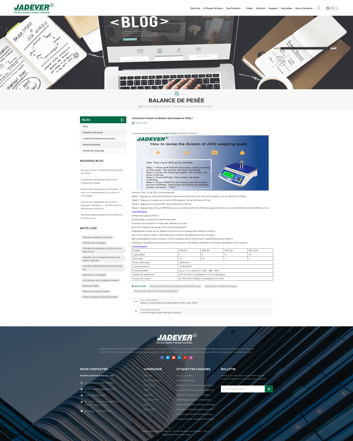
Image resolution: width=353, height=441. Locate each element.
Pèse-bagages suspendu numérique (193, 400)
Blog (85, 126)
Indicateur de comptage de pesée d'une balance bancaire (101, 259)
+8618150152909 (103, 411)
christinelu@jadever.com (104, 389)
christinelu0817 (99, 395)
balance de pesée (92, 144)
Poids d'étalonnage (185, 380)
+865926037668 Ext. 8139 (101, 383)
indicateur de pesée (93, 132)
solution (260, 8)
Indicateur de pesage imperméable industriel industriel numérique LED (195, 390)
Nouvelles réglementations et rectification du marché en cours (102, 216)
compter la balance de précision (99, 138)
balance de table (90, 286)
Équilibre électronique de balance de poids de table (175, 286)
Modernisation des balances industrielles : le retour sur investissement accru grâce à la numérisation (101, 192)
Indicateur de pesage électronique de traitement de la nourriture (195, 409)
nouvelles (286, 8)
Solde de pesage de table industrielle (100, 297)
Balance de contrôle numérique (221, 286)
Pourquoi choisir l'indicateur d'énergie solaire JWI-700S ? (102, 172)
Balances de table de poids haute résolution (156, 291)
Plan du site (149, 409)
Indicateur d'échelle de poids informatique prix (103, 268)
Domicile (195, 8)
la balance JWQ (168, 133)
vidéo (249, 8)
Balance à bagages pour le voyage (192, 395)
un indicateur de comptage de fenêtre (101, 280)
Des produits (233, 8)
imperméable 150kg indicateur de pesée (195, 404)
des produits (149, 385)
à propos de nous (213, 8)
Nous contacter (304, 8)
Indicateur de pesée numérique (97, 237)
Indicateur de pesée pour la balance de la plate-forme (102, 250)
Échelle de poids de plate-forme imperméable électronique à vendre (195, 419)
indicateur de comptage (94, 243)
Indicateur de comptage (94, 275)
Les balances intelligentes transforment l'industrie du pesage (99, 181)
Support (273, 8)
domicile (148, 375)
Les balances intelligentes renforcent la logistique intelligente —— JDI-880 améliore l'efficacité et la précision (101, 205)
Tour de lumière (184, 375)
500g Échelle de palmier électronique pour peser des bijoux (195, 414)
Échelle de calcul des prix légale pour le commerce (195, 385)
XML (206, 431)
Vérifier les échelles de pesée (96, 291)
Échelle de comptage (93, 150)
